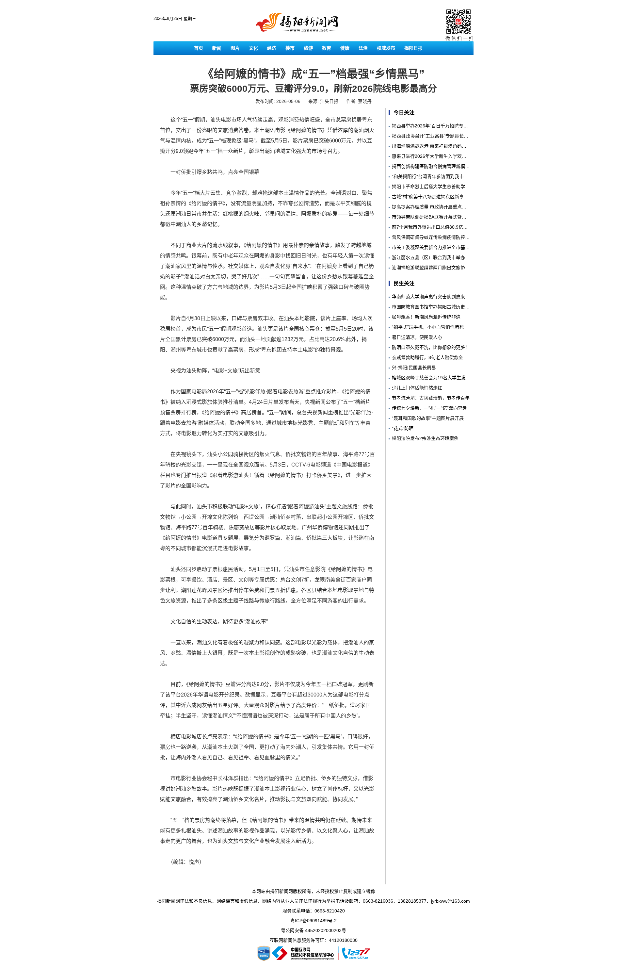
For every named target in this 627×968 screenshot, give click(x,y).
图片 (235, 48)
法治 (363, 48)
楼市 (290, 48)
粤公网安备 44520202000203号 (313, 930)
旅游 (308, 48)
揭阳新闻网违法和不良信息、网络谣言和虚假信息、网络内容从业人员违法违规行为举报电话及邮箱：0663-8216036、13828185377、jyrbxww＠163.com (313, 901)
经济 (271, 48)
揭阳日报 (413, 48)
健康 (344, 48)
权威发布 (386, 48)
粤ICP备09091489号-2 (313, 920)
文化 (253, 48)
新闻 (216, 48)
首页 (198, 48)
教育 (326, 48)
